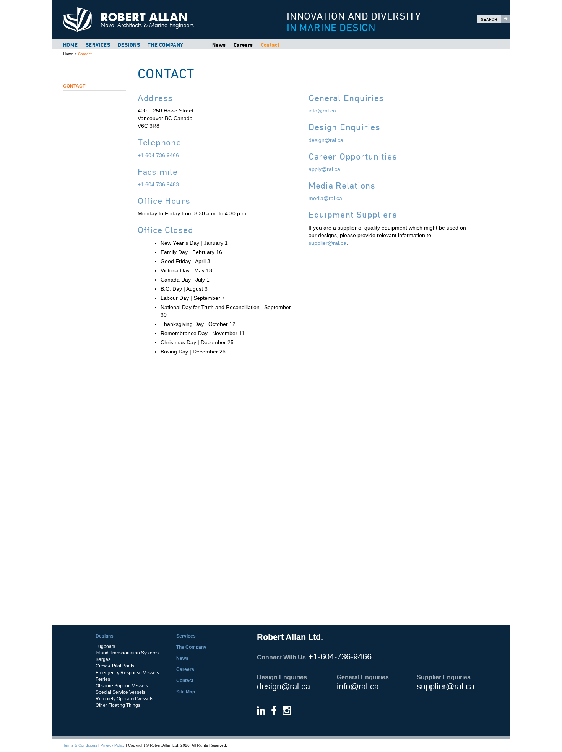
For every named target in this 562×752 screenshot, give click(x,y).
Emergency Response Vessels (127, 672)
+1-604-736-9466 (340, 656)
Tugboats (105, 646)
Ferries (103, 679)
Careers (243, 45)
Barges (103, 659)
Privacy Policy (113, 745)
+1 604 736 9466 (158, 155)
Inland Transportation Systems (127, 653)
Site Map (185, 692)
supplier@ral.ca (327, 243)
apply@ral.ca (324, 169)
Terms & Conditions (80, 745)
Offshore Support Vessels (122, 686)
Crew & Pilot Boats (115, 666)
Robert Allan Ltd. (159, 19)
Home (70, 45)
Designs (129, 45)
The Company (166, 45)
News (219, 45)
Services (98, 45)
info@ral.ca (322, 110)
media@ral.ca (325, 198)
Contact (270, 45)
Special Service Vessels (120, 692)
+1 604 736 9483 (158, 184)
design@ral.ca (326, 140)
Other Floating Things (118, 705)
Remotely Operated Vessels (124, 699)
